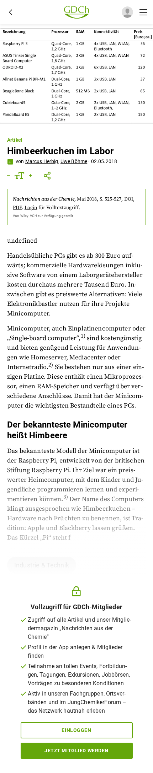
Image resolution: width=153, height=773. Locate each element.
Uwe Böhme (73, 161)
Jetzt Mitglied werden (76, 750)
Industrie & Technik (41, 565)
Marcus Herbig (41, 161)
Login (31, 207)
